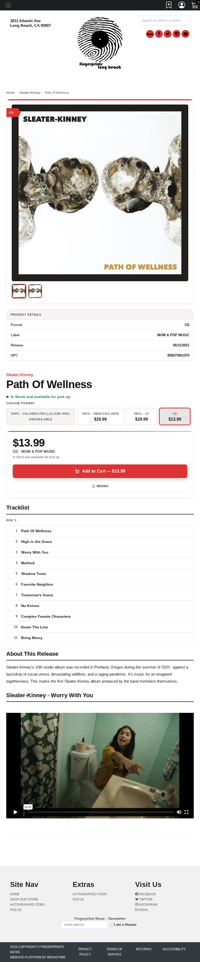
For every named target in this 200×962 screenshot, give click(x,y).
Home (10, 93)
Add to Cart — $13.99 (103, 471)
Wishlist (102, 486)
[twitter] (167, 33)
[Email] (185, 33)
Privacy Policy (85, 951)
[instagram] (176, 33)
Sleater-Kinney (29, 93)
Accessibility (174, 949)
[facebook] (158, 33)
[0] (195, 6)
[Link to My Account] (182, 6)
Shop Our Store (24, 899)
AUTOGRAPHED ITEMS (27, 904)
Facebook (147, 894)
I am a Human (125, 925)
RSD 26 (15, 910)
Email (143, 910)
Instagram (147, 904)
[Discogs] (150, 34)
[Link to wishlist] (169, 6)
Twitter (145, 899)
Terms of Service (114, 951)
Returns (143, 949)
